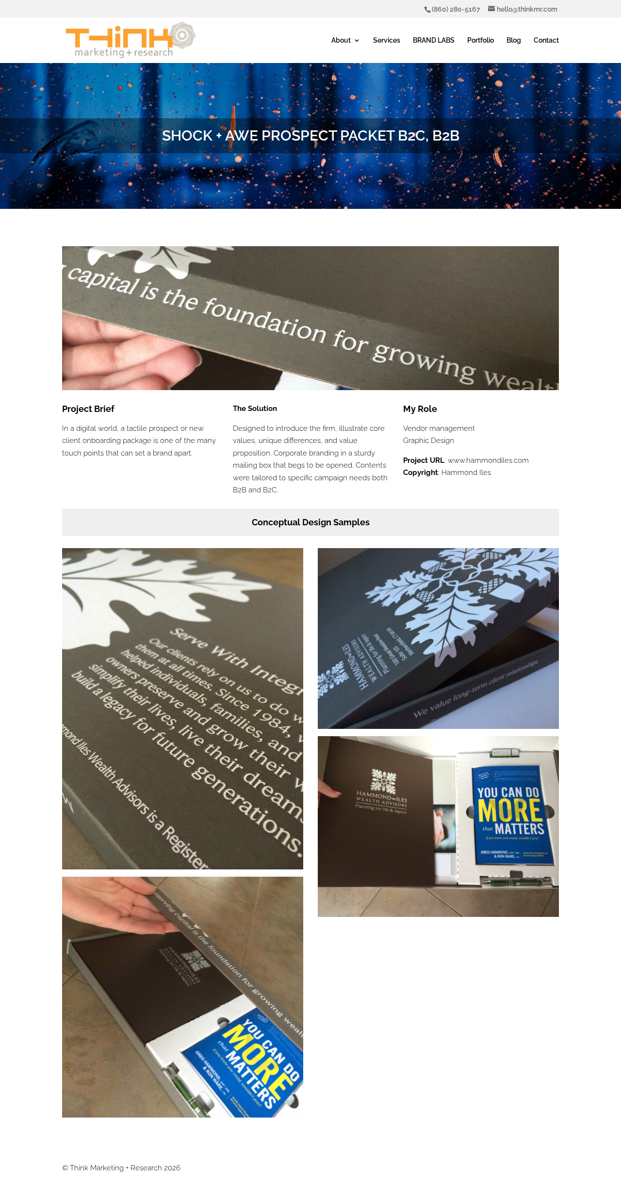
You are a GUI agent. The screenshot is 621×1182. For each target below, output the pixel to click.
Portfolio (480, 40)
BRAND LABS (434, 40)
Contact (546, 40)
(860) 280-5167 (456, 9)
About (341, 40)
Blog (514, 40)
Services (386, 40)
